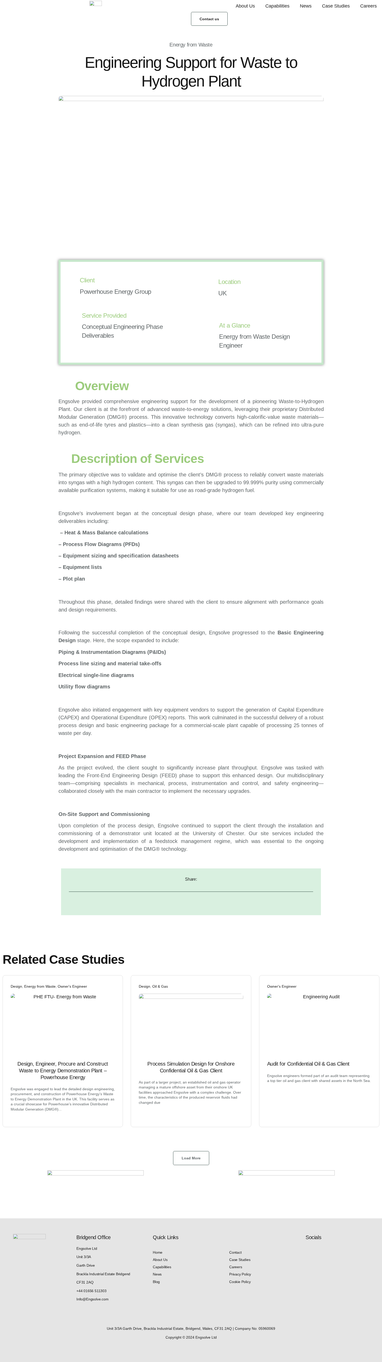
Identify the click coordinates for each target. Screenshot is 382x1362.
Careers (368, 6)
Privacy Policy (240, 1274)
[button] (191, 1158)
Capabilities (277, 6)
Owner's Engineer (72, 986)
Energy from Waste (40, 986)
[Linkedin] (308, 1251)
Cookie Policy (240, 1282)
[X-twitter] (319, 1251)
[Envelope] (331, 1251)
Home (157, 1252)
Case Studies (336, 6)
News (306, 6)
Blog (156, 1282)
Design (16, 986)
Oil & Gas (160, 986)
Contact (235, 1252)
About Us (245, 6)
